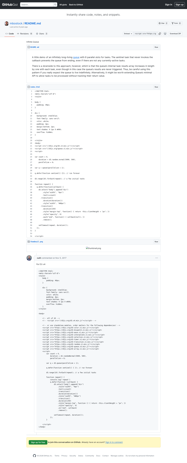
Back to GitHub (76, 4)
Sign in (168, 4)
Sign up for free (38, 442)
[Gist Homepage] (10, 4)
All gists (63, 4)
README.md (33, 23)
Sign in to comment (114, 442)
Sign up (180, 4)
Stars (43, 33)
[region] (93, 66)
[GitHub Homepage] (34, 456)
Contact (105, 456)
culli (39, 258)
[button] (159, 34)
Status (80, 456)
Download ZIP (175, 34)
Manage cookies (117, 456)
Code (11, 33)
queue (76, 57)
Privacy (64, 456)
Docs (98, 456)
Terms (57, 456)
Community (89, 456)
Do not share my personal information (140, 456)
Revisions (26, 33)
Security (73, 456)
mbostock (16, 23)
